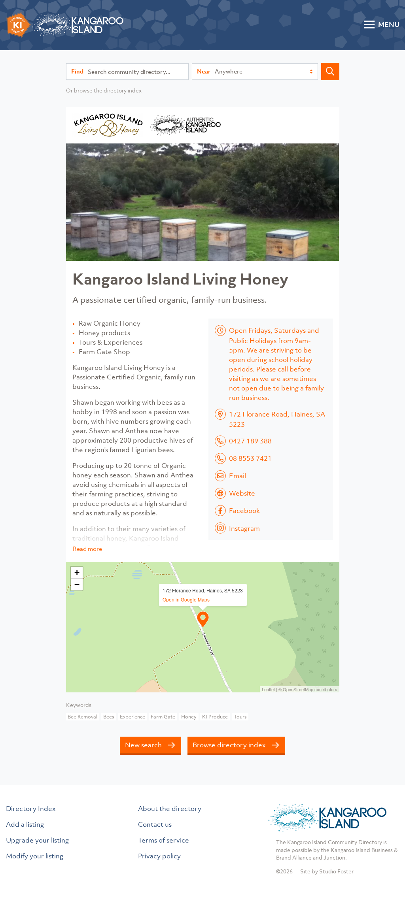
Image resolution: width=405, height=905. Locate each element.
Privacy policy (159, 856)
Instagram (244, 528)
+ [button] (76, 572)
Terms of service (163, 840)
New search (143, 745)
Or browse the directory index (104, 90)
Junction (334, 857)
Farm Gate (163, 716)
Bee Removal (82, 716)
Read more (87, 548)
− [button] (76, 584)
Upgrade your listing (37, 840)
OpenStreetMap (298, 689)
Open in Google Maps (186, 599)
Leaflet (268, 689)
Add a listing (25, 824)
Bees (108, 716)
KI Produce (215, 716)
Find (77, 71)
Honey (189, 716)
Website (242, 493)
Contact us (155, 824)
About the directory (169, 808)
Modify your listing (34, 856)
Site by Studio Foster (327, 871)
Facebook (244, 510)
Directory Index (31, 808)
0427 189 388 (250, 441)
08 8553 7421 (250, 458)
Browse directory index (229, 745)
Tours (240, 716)
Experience (132, 716)
